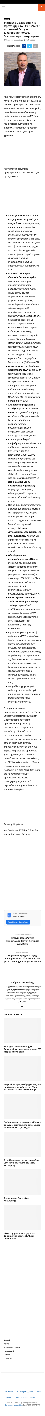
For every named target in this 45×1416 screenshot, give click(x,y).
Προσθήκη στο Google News (18, 922)
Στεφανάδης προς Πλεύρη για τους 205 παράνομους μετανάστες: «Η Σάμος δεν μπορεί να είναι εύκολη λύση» (22, 1087)
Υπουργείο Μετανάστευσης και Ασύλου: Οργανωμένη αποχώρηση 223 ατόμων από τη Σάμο (22, 1049)
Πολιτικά (6, 19)
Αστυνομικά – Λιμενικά (12, 1347)
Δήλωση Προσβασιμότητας (26, 1397)
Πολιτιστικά (8, 1358)
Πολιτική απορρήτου (25, 1392)
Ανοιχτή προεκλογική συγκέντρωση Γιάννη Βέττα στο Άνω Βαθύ (22, 941)
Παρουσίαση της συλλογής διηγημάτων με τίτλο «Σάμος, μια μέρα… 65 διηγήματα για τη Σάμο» (22, 958)
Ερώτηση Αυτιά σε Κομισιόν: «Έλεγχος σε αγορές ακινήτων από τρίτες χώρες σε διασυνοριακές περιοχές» (22, 1125)
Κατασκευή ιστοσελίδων (14, 1405)
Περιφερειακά (9, 1351)
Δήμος (6, 1344)
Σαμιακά (7, 1340)
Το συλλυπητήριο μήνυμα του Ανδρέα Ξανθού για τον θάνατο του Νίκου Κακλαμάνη (21, 1163)
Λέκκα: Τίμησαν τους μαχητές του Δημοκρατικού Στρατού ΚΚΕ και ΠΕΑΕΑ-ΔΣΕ (19, 1236)
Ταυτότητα (9, 1392)
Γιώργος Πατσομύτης (14, 40)
